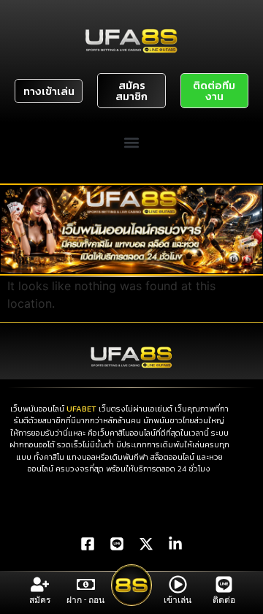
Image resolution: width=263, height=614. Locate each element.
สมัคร (39, 600)
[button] (132, 142)
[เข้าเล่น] (178, 584)
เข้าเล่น (177, 600)
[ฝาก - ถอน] (86, 584)
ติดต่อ (224, 600)
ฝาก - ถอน (85, 600)
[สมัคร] (40, 584)
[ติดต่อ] (224, 584)
